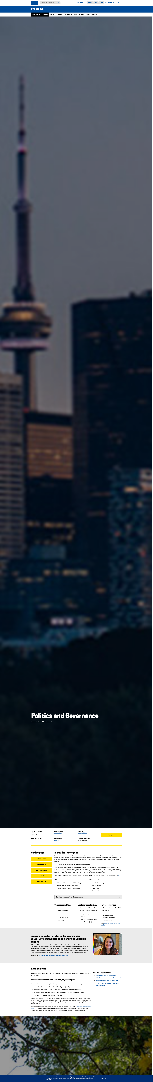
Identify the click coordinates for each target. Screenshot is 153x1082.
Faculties (81, 14)
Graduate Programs (55, 14)
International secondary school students (107, 980)
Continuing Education (70, 14)
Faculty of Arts (82, 833)
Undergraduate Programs (40, 14)
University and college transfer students (108, 983)
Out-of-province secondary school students (109, 978)
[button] (81, 2)
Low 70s (56, 840)
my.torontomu (109, 2)
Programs (37, 9)
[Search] (58, 2)
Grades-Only (58, 833)
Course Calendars (91, 14)
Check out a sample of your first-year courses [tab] (70, 897)
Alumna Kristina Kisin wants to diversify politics (53, 955)
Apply (90, 2)
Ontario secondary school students (106, 975)
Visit (96, 2)
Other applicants (100, 985)
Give (101, 2)
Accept (103, 1078)
